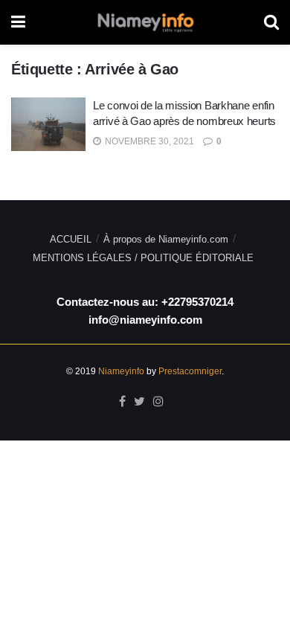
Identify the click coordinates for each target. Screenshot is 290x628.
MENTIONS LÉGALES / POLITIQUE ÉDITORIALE (143, 257)
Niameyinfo (121, 371)
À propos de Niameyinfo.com (165, 239)
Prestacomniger (190, 371)
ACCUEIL (70, 239)
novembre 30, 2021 (148, 141)
